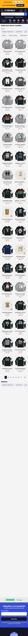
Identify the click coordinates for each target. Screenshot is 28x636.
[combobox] (12, 14)
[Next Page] (25, 377)
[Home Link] (9, 10)
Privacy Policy (17, 622)
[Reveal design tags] (11, 48)
